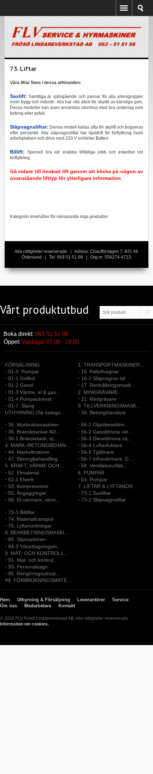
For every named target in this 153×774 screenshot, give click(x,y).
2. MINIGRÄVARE (98, 392)
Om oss (8, 605)
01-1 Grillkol (21, 378)
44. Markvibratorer (29, 452)
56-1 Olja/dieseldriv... (104, 424)
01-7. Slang (21, 406)
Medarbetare (37, 605)
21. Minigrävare (98, 399)
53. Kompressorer (28, 486)
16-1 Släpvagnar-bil (103, 378)
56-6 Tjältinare (97, 452)
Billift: (17, 152)
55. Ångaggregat (27, 493)
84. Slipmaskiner (27, 539)
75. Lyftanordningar (30, 526)
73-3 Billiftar (21, 512)
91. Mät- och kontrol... (33, 560)
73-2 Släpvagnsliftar (103, 500)
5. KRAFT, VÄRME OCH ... (35, 465)
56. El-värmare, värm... (34, 500)
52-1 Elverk (21, 479)
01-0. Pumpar (23, 371)
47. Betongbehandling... (35, 459)
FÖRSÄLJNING (22, 365)
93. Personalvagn (28, 567)
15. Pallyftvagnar (100, 371)
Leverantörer (91, 599)
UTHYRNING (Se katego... (35, 412)
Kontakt (66, 605)
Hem (5, 599)
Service (120, 599)
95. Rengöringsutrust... (34, 573)
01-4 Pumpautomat (30, 399)
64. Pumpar (94, 479)
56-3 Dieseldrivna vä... (106, 438)
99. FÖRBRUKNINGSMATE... (38, 580)
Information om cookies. (24, 624)
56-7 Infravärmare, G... (107, 459)
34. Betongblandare (103, 412)
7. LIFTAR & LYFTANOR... (107, 486)
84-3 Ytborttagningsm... (34, 546)
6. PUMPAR (91, 473)
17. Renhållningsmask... (108, 385)
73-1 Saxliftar (96, 493)
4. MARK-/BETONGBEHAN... (37, 445)
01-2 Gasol (20, 385)
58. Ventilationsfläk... (104, 465)
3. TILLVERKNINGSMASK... (109, 406)
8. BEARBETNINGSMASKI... (37, 532)
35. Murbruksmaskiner (33, 424)
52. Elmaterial (23, 473)
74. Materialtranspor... (33, 519)
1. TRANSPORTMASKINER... (111, 365)
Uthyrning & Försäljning (43, 599)
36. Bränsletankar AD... (34, 432)
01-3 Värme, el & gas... (34, 392)
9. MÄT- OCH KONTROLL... (36, 553)
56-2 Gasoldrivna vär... (106, 432)
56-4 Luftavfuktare (101, 445)
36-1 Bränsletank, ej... (33, 438)
